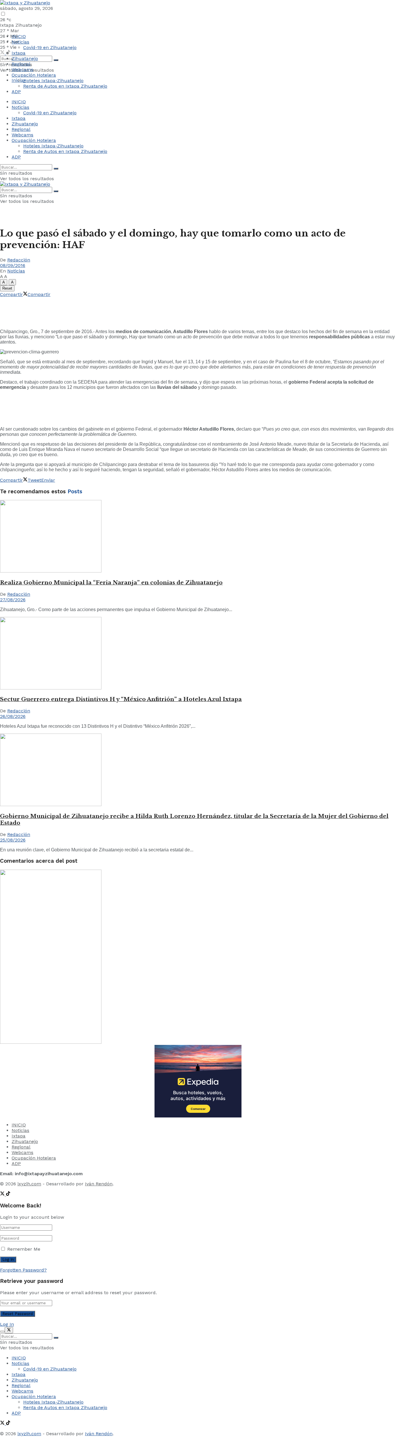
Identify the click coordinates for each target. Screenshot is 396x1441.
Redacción (18, 260)
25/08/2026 (13, 840)
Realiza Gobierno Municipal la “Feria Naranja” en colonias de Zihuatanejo (111, 582)
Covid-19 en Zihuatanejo (50, 47)
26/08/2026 (13, 716)
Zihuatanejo (25, 58)
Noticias (20, 42)
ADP (16, 91)
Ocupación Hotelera (34, 75)
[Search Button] (56, 60)
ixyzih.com (29, 1184)
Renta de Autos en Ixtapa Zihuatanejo (65, 86)
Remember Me (23, 1249)
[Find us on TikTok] (8, 1194)
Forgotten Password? (23, 1270)
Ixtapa (19, 53)
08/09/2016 (12, 265)
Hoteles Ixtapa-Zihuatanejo (53, 80)
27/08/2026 (13, 599)
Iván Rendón (98, 1184)
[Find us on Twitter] (3, 53)
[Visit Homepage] (25, 3)
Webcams (22, 69)
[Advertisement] (105, 310)
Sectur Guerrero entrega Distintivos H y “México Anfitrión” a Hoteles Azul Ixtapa (121, 699)
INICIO (19, 36)
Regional (21, 64)
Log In (7, 1324)
